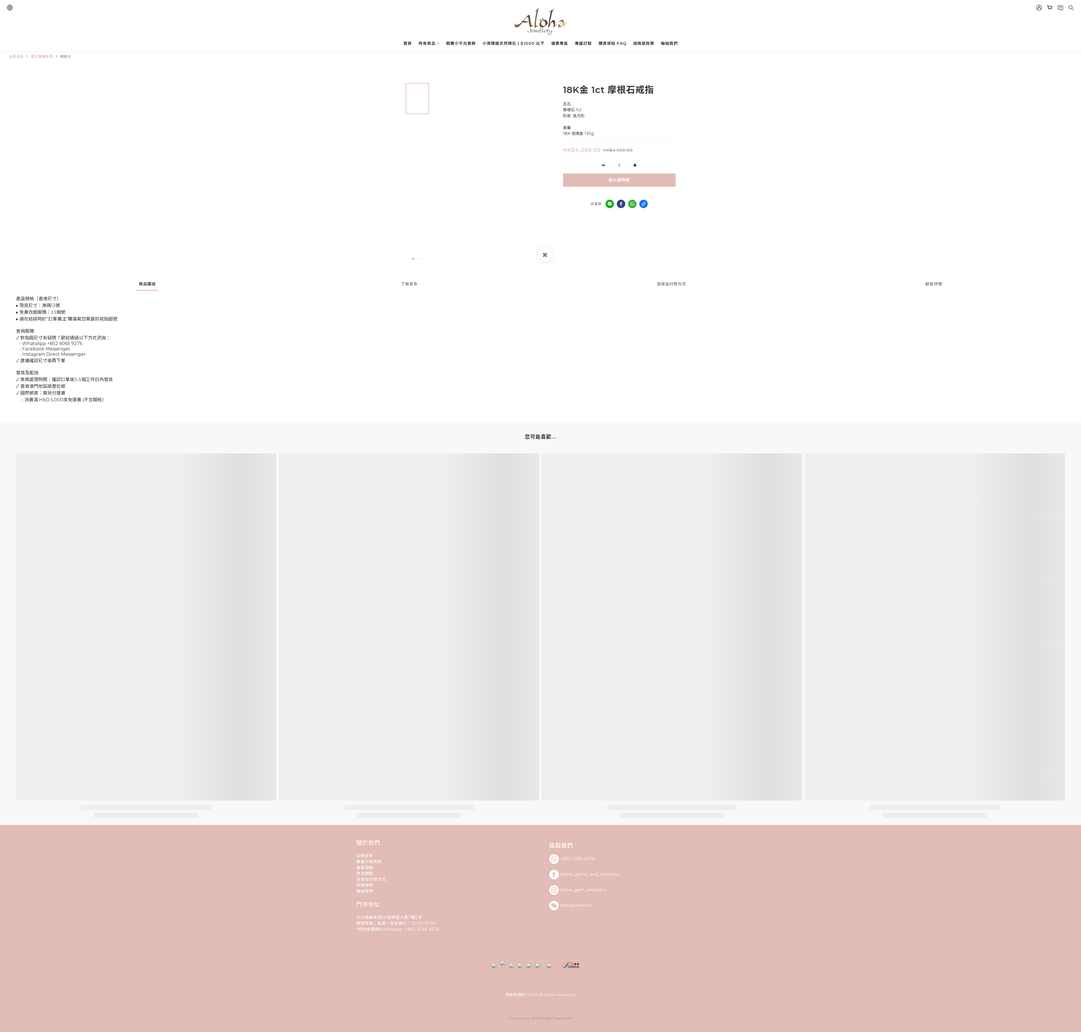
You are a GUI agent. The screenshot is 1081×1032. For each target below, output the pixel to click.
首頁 (407, 43)
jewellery (610, 874)
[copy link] (643, 204)
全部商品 (16, 56)
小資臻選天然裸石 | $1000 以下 (513, 43)
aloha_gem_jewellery (583, 889)
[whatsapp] (632, 204)
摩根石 (65, 56)
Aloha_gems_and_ (580, 874)
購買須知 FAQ (612, 43)
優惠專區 (559, 43)
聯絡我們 (669, 43)
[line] (610, 204)
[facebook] (621, 204)
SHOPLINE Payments (552, 1018)
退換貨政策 (643, 43)
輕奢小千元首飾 (461, 43)
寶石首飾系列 (42, 56)
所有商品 (427, 43)
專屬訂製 (583, 43)
